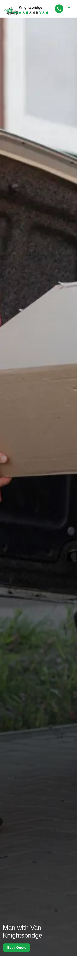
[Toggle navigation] (69, 8)
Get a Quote (16, 947)
